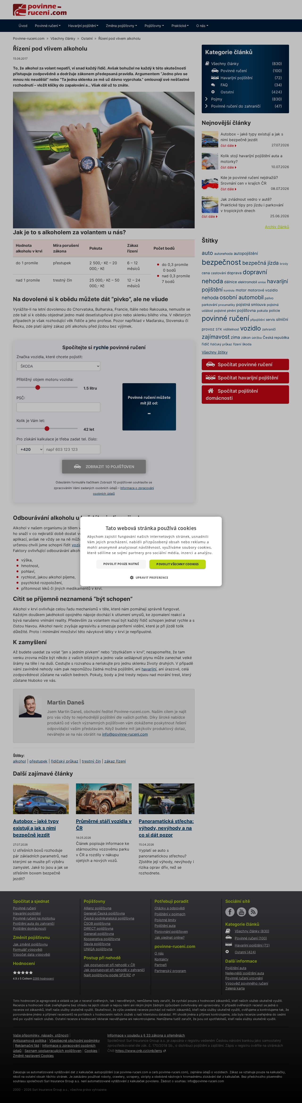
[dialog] (151, 551)
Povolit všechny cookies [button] (177, 564)
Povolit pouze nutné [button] (121, 564)
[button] (151, 577)
